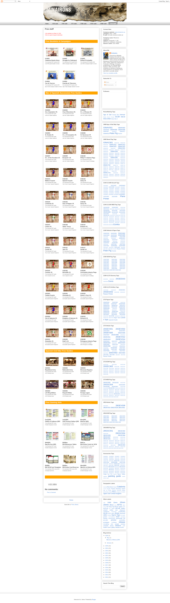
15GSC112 (117, 218)
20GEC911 (122, 368)
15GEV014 (106, 239)
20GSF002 (106, 314)
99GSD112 (117, 469)
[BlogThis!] (51, 484)
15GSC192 (111, 219)
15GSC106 (111, 216)
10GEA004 (105, 187)
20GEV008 (114, 335)
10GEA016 (111, 190)
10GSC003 (122, 207)
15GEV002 (121, 233)
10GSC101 (106, 209)
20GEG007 (122, 292)
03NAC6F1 (105, 160)
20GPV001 (122, 348)
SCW (117, 117)
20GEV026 (106, 344)
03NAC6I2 (123, 160)
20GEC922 (117, 372)
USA (108, 493)
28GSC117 (105, 443)
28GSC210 (111, 446)
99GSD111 (111, 469)
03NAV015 (114, 131)
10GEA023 (122, 190)
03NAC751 (105, 166)
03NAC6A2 (122, 157)
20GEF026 (106, 308)
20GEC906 (116, 366)
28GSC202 (105, 445)
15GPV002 (122, 244)
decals (105, 513)
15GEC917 (114, 267)
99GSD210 (111, 472)
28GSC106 (117, 440)
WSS (105, 119)
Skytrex (120, 133)
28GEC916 (106, 419)
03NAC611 (112, 145)
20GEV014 (120, 339)
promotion (122, 520)
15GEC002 (111, 459)
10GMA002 (122, 191)
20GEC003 (105, 364)
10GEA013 (105, 190)
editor (105, 515)
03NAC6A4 (105, 159)
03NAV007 (106, 131)
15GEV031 (115, 241)
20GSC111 (117, 391)
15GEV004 (114, 235)
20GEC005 (114, 462)
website (117, 527)
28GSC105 (111, 440)
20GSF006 (111, 316)
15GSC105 (105, 216)
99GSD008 (105, 466)
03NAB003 (117, 456)
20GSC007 (115, 386)
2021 (106, 555)
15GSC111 (111, 218)
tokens (104, 478)
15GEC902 (122, 259)
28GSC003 (105, 433)
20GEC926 (105, 374)
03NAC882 (122, 174)
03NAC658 (117, 154)
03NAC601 (108, 142)
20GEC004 (106, 462)
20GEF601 (114, 313)
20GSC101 (111, 388)
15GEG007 (113, 290)
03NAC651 (105, 153)
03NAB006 (111, 457)
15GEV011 (113, 238)
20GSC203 (110, 393)
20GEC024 (117, 463)
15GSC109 (122, 216)
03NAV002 (121, 128)
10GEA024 (105, 191)
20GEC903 (114, 364)
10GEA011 (123, 188)
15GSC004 (106, 212)
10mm (115, 502)
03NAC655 (105, 154)
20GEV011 (106, 337)
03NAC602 (116, 142)
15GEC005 (122, 459)
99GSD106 (111, 468)
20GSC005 (122, 385)
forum (121, 515)
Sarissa (115, 474)
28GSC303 (115, 448)
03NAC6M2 (111, 162)
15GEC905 (114, 261)
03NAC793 (111, 168)
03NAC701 (122, 163)
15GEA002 (106, 196)
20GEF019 (106, 307)
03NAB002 (111, 456)
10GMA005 (117, 193)
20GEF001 (106, 302)
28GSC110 (111, 442)
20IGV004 (105, 354)
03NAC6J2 (105, 162)
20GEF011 (115, 305)
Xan (106, 320)
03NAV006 (121, 130)
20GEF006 (106, 304)
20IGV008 (123, 354)
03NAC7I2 (105, 169)
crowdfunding (121, 511)
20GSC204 (117, 394)
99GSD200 (111, 471)
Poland (110, 491)
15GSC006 (122, 212)
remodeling (106, 524)
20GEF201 (106, 310)
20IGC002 (105, 465)
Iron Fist (109, 474)
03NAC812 (122, 172)
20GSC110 (111, 391)
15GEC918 (122, 267)
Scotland (123, 491)
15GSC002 (114, 210)
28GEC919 (106, 420)
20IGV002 (113, 353)
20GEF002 (115, 302)
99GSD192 (105, 471)
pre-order (105, 520)
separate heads (113, 320)
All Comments (109, 85)
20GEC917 (111, 371)
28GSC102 (115, 439)
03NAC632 (105, 149)
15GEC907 (106, 262)
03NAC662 (105, 156)
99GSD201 (117, 471)
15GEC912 (122, 264)
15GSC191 (105, 219)
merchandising (111, 516)
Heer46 (114, 248)
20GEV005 (108, 333)
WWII (109, 119)
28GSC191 (111, 443)
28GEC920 (114, 420)
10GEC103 (117, 457)
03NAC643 (114, 151)
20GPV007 (114, 350)
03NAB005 (105, 457)
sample (117, 524)
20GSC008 (122, 386)
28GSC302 (110, 448)
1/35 (104, 502)
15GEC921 (122, 268)
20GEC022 (111, 463)
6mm (115, 505)
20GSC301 (122, 395)
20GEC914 (117, 369)
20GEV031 (115, 344)
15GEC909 (122, 262)
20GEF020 (114, 307)
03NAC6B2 (111, 159)
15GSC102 (112, 215)
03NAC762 (122, 166)
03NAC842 (111, 174)
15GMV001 (106, 242)
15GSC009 (122, 213)
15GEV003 (106, 235)
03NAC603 (122, 142)
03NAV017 (122, 131)
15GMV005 (115, 242)
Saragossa (118, 491)
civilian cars (114, 510)
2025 (106, 546)
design (117, 513)
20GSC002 (115, 382)
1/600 (109, 502)
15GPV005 (122, 245)
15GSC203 (105, 221)
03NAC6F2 (111, 160)
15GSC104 (122, 215)
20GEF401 (106, 311)
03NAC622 (121, 146)
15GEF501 (106, 233)
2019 (106, 560)
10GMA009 (116, 194)
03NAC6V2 (111, 163)
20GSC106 (117, 389)
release (122, 522)
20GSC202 (105, 393)
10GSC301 (122, 209)
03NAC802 (115, 172)
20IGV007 (118, 354)
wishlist (122, 527)
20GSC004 (108, 384)
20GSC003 (122, 382)
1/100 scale (83, 23)
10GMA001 (116, 191)
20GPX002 (105, 353)
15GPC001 (105, 244)
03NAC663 (111, 156)
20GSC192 (117, 392)
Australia (105, 487)
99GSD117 (122, 469)
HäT (107, 506)
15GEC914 (114, 265)
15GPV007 (105, 247)
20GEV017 (114, 341)
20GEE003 (120, 279)
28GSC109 (105, 442)
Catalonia (121, 487)
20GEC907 (122, 366)
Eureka (116, 224)
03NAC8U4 (111, 175)
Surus (110, 281)
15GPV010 (111, 247)
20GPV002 (106, 349)
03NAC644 (122, 151)
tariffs (124, 525)
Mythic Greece (106, 117)
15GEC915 (122, 265)
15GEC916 (106, 267)
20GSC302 (105, 396)
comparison (106, 511)
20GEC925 (122, 372)
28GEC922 (106, 422)
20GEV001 (108, 329)
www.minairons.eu (120, 32)
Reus (114, 492)
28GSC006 (121, 435)
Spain (105, 493)
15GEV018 (122, 239)
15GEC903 (106, 261)
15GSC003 (122, 210)
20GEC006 (122, 462)
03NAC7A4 (117, 168)
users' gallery (111, 527)
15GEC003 (106, 259)
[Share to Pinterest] (56, 484)
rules (112, 524)
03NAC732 (122, 165)
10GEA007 (122, 187)
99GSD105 (105, 468)
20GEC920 (105, 372)
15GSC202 (122, 219)
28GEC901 (106, 416)
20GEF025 (122, 307)
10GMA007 (105, 194)
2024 (106, 548)
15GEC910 (106, 264)
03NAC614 (105, 146)
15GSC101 (106, 215)
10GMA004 (111, 193)
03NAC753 (111, 166)
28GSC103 (122, 439)
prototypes (106, 522)
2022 (106, 553)
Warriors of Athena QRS (113, 539)
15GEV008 (122, 236)
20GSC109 (105, 391)
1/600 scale (103, 23)
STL (110, 508)
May (108, 537)
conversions (114, 511)
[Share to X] (52, 484)
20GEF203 (122, 310)
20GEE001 (105, 279)
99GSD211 (117, 472)
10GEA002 (113, 185)
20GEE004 (105, 281)
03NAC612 (121, 145)
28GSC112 (122, 442)
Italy (104, 490)
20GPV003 (114, 349)
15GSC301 (117, 222)
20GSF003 (114, 314)
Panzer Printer (121, 249)
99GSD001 (122, 465)
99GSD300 (122, 472)
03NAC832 (105, 174)
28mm (112, 505)
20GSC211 (111, 395)
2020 (106, 558)
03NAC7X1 (107, 173)
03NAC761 (117, 166)
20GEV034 (122, 344)
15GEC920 (114, 268)
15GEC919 (106, 268)
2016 (106, 567)
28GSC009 (122, 437)
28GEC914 (114, 417)
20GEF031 (114, 308)
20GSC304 (115, 396)
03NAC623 (105, 148)
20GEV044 (115, 346)
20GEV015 (106, 341)
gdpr (124, 515)
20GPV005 (106, 351)
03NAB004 (123, 456)
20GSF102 (122, 316)
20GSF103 (105, 317)
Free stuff (113, 23)
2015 (106, 570)
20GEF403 (122, 311)
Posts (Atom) (74, 504)
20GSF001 (122, 313)
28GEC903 (122, 416)
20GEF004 (122, 302)
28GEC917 (114, 419)
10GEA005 (111, 187)
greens (105, 517)
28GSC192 (117, 443)
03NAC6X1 (117, 163)
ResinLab (105, 508)
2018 (106, 562)
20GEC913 (111, 369)
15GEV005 (121, 235)
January (109, 543)
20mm (106, 505)
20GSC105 (111, 389)
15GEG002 (105, 290)
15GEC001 (105, 459)
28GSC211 (117, 446)
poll (124, 518)
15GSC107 (117, 216)
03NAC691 (114, 157)
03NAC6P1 (117, 162)
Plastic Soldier (119, 506)
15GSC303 (105, 224)
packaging (123, 516)
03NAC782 (105, 168)
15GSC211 (105, 222)
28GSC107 (122, 440)
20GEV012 (120, 337)
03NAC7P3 (122, 169)
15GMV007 (122, 242)
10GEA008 (105, 188)
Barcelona (110, 487)
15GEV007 (114, 236)
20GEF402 (115, 311)
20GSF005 (105, 316)
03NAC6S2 (105, 163)
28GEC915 (122, 417)
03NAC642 (105, 151)
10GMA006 (122, 193)
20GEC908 (105, 368)
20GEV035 (106, 346)
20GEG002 (108, 292)
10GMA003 (105, 193)
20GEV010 (122, 334)
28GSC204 (121, 445)
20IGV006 (112, 354)
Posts (107, 82)
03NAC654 (122, 153)
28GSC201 (122, 443)
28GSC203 (113, 445)
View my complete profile (110, 73)
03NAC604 (105, 144)
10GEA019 (117, 190)
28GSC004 (120, 433)
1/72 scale (74, 23)
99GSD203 (105, 472)
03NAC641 (122, 149)
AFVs (119, 505)
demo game (111, 513)
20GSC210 (105, 395)
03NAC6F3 (117, 160)
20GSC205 (122, 393)
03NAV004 (106, 129)
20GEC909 (111, 368)
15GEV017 (114, 239)
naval (117, 517)
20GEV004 (122, 331)
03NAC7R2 (114, 171)
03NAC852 (117, 174)
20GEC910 (117, 368)
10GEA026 (111, 191)
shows (112, 525)
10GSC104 (117, 209)
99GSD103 (116, 466)
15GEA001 (122, 194)
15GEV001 (114, 233)
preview (113, 520)
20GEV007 (106, 335)
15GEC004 (117, 459)
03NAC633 (111, 149)
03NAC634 (117, 149)
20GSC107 (122, 389)
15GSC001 (106, 210)
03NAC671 (117, 156)
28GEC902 (114, 416)
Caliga (105, 474)
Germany (118, 488)
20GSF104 (111, 317)
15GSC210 (122, 221)
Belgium (115, 487)
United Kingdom (116, 493)
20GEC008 (105, 463)
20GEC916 (105, 371)
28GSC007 (106, 437)
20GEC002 (122, 460)
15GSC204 (111, 221)
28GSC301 (105, 448)
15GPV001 (114, 244)
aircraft (117, 508)
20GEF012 (122, 305)
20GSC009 (105, 388)
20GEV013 (106, 339)
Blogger (94, 599)
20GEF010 (106, 305)
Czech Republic (106, 488)
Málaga (123, 490)
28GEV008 (120, 405)
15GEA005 (114, 196)
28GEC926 (118, 422)
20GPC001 (122, 463)
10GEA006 (117, 187)
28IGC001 (116, 465)
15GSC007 (106, 213)
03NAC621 (113, 146)
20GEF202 (114, 310)
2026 (106, 535)
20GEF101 (122, 308)
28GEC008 (111, 465)
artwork (105, 510)
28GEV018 (114, 407)
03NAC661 (122, 154)
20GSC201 (122, 392)
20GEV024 (121, 343)
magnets (105, 476)
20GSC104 (105, 389)
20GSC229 (117, 395)
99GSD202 (122, 471)
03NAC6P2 (122, 162)
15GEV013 (122, 238)
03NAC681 (122, 156)
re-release (114, 522)
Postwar (112, 117)
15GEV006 (105, 236)
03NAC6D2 (117, 159)
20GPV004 (122, 349)
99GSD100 (111, 466)
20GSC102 (117, 388)
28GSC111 (117, 442)
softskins (118, 525)
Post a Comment (51, 492)
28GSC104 (105, 440)
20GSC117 (105, 392)
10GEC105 (122, 457)
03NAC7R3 (122, 171)
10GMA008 (111, 194)
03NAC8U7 (105, 177)
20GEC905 (108, 366)
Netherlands (106, 491)
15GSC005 (115, 212)
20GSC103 (122, 388)
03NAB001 (105, 456)
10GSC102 (112, 209)
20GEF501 (106, 313)
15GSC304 (110, 224)
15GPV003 (106, 245)
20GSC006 (106, 386)
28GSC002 (121, 431)
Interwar (122, 115)
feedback (109, 515)
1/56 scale (64, 23)
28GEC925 (112, 422)
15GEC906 (122, 261)
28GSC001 (108, 431)
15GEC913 (106, 265)
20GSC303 (110, 396)
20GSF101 (117, 316)
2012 (106, 577)
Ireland (123, 488)
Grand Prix (115, 114)
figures (114, 515)
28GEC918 (122, 419)
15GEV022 (106, 241)
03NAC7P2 (117, 169)
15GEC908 (114, 262)
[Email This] (49, 484)
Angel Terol (117, 317)
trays (108, 478)
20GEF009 (122, 304)
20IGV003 (122, 353)
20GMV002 (105, 347)
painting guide (114, 476)
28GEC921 (122, 420)
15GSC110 (105, 218)
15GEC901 (114, 259)
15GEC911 (114, 264)
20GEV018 (122, 341)
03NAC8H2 (105, 175)
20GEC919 (122, 371)
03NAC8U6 (122, 175)
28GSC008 (115, 437)
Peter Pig (114, 133)
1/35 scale (55, 23)
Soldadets (114, 53)
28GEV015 (106, 407)
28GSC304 (120, 448)
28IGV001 (121, 407)
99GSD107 (117, 468)
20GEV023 (114, 343)
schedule (105, 525)
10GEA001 (105, 185)
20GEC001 (117, 460)
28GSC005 (106, 435)
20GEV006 (121, 333)
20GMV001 (122, 346)
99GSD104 (122, 466)
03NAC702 (106, 165)
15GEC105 (105, 460)
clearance (122, 510)
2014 (106, 572)
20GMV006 (114, 348)
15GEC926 (118, 270)
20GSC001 (106, 382)
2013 (106, 574)
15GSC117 (122, 218)
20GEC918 (117, 371)
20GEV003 (106, 331)
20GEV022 (106, 343)
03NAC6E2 (122, 159)
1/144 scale (93, 23)
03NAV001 (108, 128)
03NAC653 (117, 153)
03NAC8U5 (117, 175)
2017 (106, 565)
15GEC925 (112, 270)
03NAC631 (121, 148)
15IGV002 (123, 247)
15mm (122, 502)
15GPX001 (117, 247)
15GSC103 (117, 215)
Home (47, 23)
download (122, 513)
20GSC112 (122, 391)
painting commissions (109, 518)
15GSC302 (122, 222)
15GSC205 (117, 221)
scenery (123, 524)
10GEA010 (117, 188)
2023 (106, 550)
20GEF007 (114, 304)
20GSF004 (122, 314)
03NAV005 (113, 130)
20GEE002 (112, 279)
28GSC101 (106, 439)
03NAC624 (113, 148)
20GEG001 (122, 290)
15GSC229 (111, 222)
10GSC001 (106, 207)
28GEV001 (105, 405)
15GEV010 (105, 238)
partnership (119, 518)
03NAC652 (111, 153)
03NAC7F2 (122, 168)
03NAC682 (105, 157)
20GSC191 (111, 392)
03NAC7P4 (105, 171)
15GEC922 (106, 270)
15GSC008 (114, 213)
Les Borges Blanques (111, 490)
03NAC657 (111, 154)
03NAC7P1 (111, 169)
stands (123, 476)
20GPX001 (122, 351)
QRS (124, 506)
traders (105, 527)
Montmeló (119, 490)
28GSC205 (105, 446)
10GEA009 (111, 188)
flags (118, 515)
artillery (123, 508)
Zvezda (114, 251)
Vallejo (123, 474)
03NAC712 (115, 165)
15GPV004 (114, 245)
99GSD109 (122, 468)
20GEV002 (120, 329)
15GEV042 (122, 241)
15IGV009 (110, 248)
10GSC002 (115, 207)
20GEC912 (105, 369)
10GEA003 (122, 185)
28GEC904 (106, 417)
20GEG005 (116, 292)
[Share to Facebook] (54, 484)
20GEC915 (122, 369)
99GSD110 (105, 469)
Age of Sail (107, 115)
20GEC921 (111, 372)
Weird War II (114, 119)
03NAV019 (106, 133)
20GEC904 (122, 364)
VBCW (123, 117)
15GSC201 (117, 219)
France (113, 488)
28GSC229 (122, 446)
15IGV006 (105, 248)
